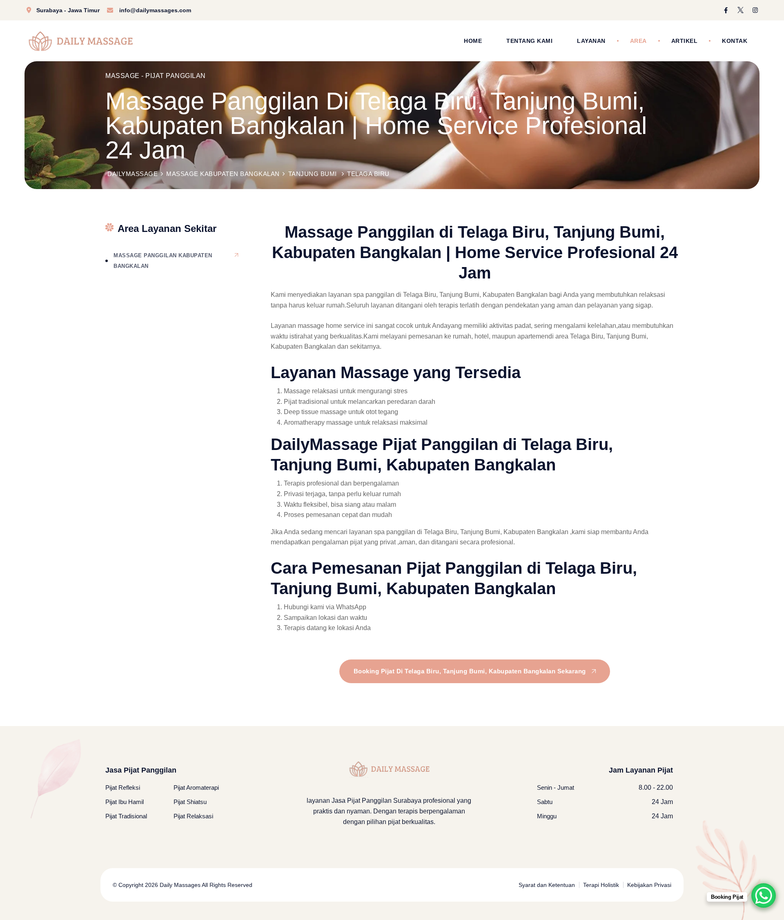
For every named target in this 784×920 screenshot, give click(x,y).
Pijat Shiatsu (190, 801)
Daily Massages (179, 885)
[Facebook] (726, 10)
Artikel (684, 41)
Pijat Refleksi (122, 787)
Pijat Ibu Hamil (124, 801)
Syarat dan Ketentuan (547, 885)
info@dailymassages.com (155, 10)
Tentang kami (529, 41)
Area (638, 41)
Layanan (591, 41)
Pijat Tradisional (126, 816)
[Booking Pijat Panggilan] (763, 895)
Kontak (734, 41)
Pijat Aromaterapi (196, 787)
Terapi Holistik (601, 885)
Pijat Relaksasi (193, 816)
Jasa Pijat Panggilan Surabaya (376, 800)
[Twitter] (740, 10)
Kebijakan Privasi (649, 885)
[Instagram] (755, 10)
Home (473, 41)
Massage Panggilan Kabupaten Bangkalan (163, 260)
